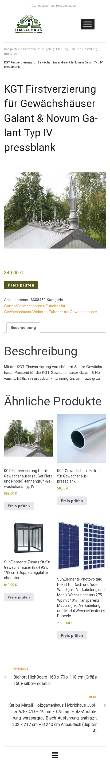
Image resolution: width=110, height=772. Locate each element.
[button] (55, 755)
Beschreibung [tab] (23, 327)
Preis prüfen (21, 285)
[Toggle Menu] (87, 24)
